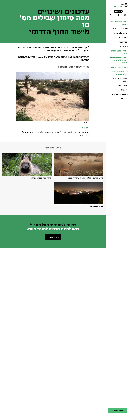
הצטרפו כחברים (117, 411)
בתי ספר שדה (123, 85)
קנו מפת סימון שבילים (120, 94)
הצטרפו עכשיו (53, 237)
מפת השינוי (84, 135)
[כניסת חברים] (118, 15)
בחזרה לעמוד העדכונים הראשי (73, 67)
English (124, 99)
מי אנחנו (124, 90)
